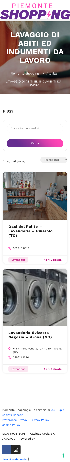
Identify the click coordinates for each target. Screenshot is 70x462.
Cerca (35, 143)
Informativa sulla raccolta (15, 459)
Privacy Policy (40, 420)
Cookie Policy (11, 425)
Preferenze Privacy (14, 420)
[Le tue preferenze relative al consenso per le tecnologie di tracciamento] (63, 455)
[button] (35, 20)
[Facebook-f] (6, 449)
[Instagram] (16, 449)
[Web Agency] (38, 438)
